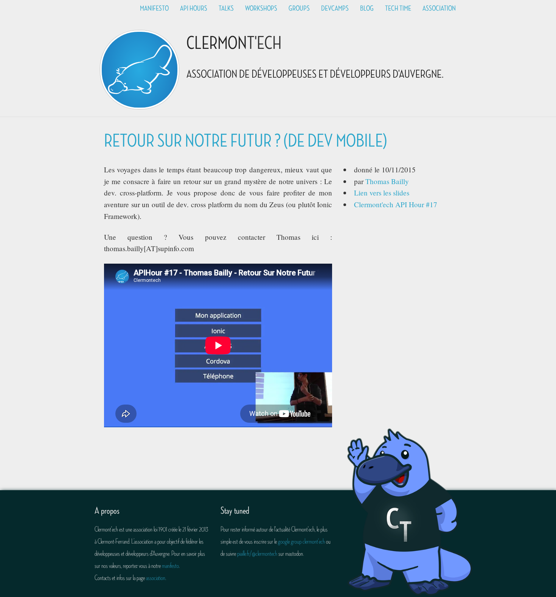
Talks (226, 8)
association (155, 577)
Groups (299, 8)
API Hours (193, 8)
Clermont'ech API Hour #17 (395, 204)
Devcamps (335, 8)
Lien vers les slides (381, 192)
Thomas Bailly (387, 181)
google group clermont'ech (301, 541)
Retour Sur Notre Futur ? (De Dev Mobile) (245, 141)
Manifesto (154, 8)
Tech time (398, 8)
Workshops (261, 8)
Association (439, 8)
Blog (367, 8)
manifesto (170, 565)
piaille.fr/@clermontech (257, 553)
